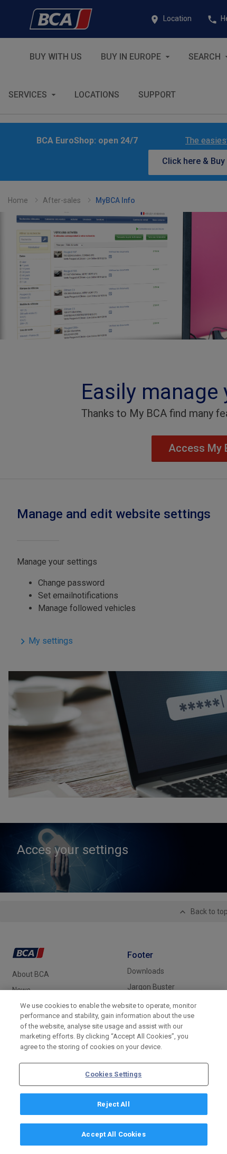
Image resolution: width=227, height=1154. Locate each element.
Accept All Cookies (113, 1134)
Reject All (113, 1104)
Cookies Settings (113, 1074)
